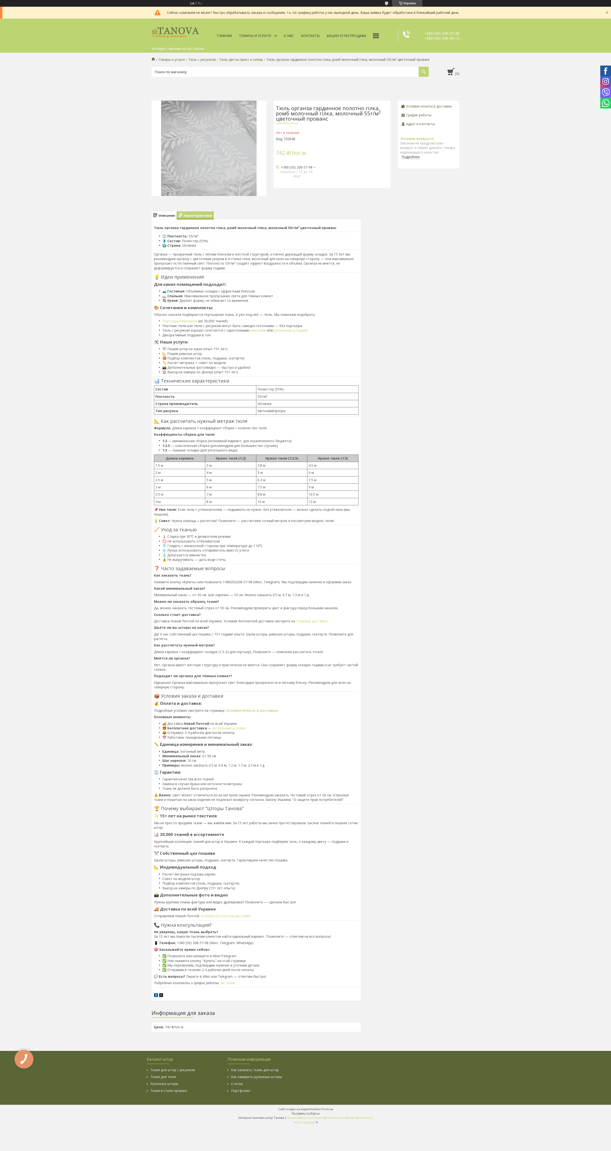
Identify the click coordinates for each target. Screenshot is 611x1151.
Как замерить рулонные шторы (256, 1076)
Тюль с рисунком (202, 59)
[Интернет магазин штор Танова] (175, 31)
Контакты (310, 35)
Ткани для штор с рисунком (172, 1070)
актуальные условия (229, 728)
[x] (161, 995)
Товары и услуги (255, 35)
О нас (289, 35)
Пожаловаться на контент (305, 1118)
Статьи (237, 1083)
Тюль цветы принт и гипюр (241, 59)
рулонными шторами (291, 330)
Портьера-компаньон (179, 321)
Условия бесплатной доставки (226, 916)
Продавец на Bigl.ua (306, 1113)
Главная (224, 35)
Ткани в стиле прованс (168, 1090)
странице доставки (311, 621)
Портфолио (240, 1090)
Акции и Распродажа (346, 35)
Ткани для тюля (163, 1076)
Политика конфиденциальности (350, 1118)
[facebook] (156, 995)
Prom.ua (327, 1109)
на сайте (228, 983)
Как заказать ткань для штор (255, 1070)
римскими (258, 330)
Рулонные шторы (164, 1083)
